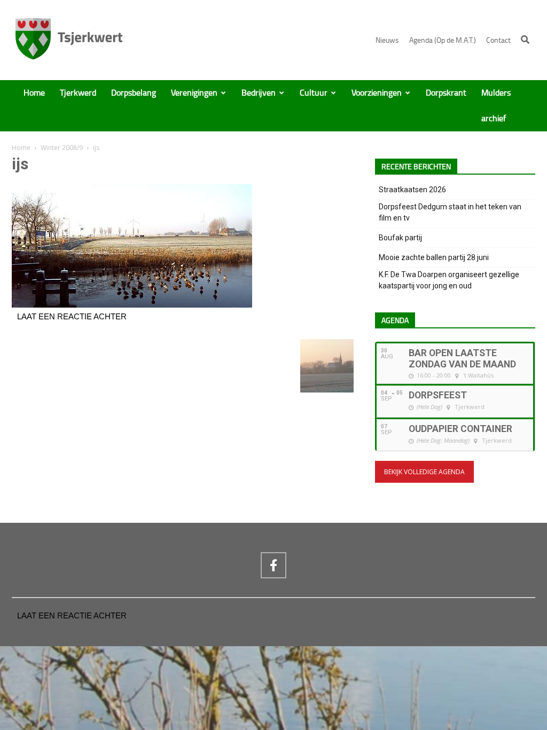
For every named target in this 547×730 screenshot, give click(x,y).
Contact (498, 40)
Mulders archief (496, 106)
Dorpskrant (446, 93)
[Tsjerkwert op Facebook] (273, 565)
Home (34, 93)
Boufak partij (400, 237)
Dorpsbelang (133, 93)
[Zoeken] (525, 39)
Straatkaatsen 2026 (412, 189)
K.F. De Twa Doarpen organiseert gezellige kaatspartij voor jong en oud (449, 280)
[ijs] (132, 305)
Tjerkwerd (78, 93)
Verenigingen (194, 93)
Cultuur (313, 93)
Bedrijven (258, 93)
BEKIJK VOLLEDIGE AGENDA (424, 471)
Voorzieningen (376, 93)
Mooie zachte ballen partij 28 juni (434, 257)
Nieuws (387, 40)
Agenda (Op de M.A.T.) (442, 40)
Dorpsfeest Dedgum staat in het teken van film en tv (450, 212)
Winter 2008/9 (62, 147)
